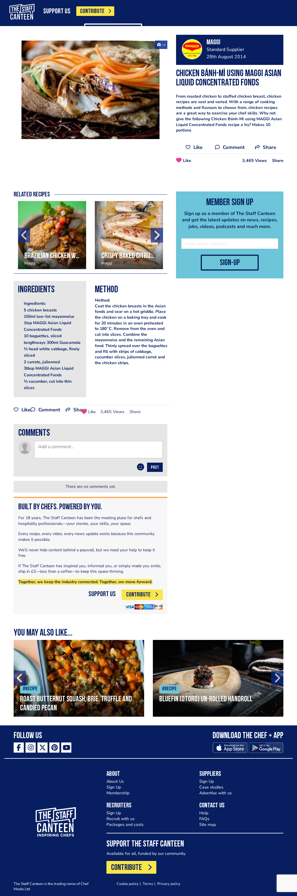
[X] (42, 747)
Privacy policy (168, 883)
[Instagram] (31, 747)
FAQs (204, 819)
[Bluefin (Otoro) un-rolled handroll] (218, 678)
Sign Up (113, 787)
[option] (90, 90)
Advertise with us (215, 793)
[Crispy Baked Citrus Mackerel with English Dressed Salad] (129, 235)
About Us (115, 781)
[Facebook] (19, 747)
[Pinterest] (54, 747)
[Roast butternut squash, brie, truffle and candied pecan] (79, 678)
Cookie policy (128, 883)
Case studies (211, 787)
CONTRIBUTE (92, 11)
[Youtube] (66, 747)
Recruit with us (120, 819)
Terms (148, 883)
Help (203, 813)
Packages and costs (125, 824)
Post (155, 467)
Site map (207, 824)
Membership (117, 793)
